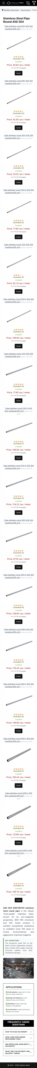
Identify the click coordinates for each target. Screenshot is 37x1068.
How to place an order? (16, 1032)
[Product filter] (34, 3)
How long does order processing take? (15, 1038)
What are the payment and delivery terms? (17, 1052)
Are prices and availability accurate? (17, 1045)
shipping (23, 68)
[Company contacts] (28, 3)
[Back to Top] (32, 1063)
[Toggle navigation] (3, 3)
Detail (18, 73)
